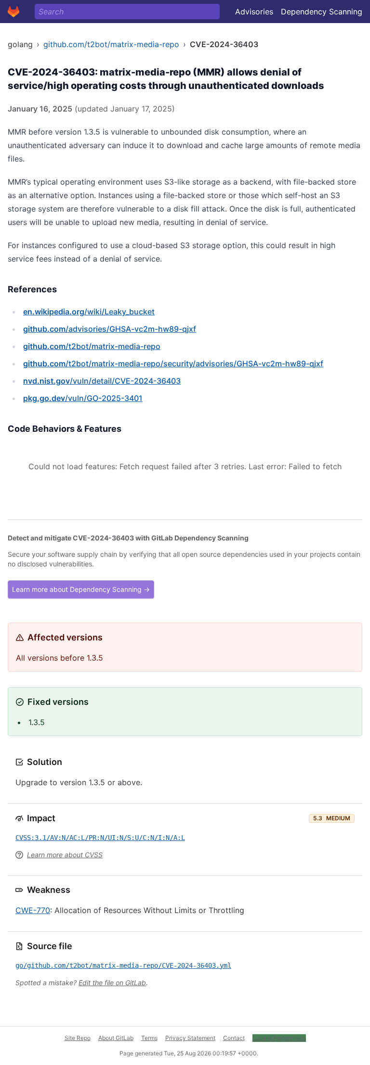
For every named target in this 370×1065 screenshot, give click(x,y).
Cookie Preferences (279, 1037)
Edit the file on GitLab (112, 982)
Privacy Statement (190, 1037)
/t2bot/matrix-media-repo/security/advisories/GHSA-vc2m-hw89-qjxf (173, 363)
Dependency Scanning (321, 11)
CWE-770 (32, 910)
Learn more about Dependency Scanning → (81, 589)
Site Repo (78, 1037)
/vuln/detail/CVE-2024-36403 (102, 381)
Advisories (254, 11)
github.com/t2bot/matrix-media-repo (111, 44)
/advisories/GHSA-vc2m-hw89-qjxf (109, 329)
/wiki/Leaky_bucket (89, 311)
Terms (149, 1037)
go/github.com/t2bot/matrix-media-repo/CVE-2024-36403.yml (123, 965)
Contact (234, 1037)
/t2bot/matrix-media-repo (91, 346)
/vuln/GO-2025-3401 (83, 398)
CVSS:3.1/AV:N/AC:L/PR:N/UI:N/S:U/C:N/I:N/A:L (100, 837)
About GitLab (115, 1037)
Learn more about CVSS (65, 855)
